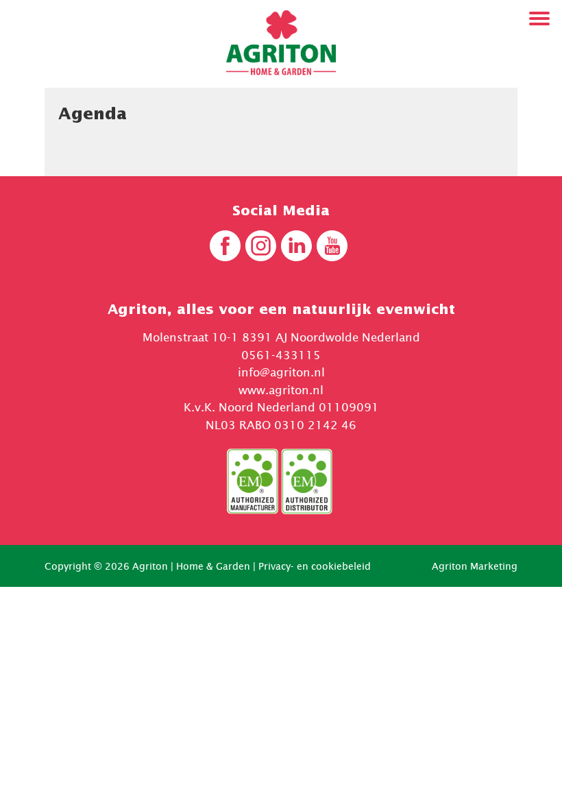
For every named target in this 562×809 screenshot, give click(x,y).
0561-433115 (281, 355)
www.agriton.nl (281, 390)
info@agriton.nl (281, 372)
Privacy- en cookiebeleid (314, 566)
